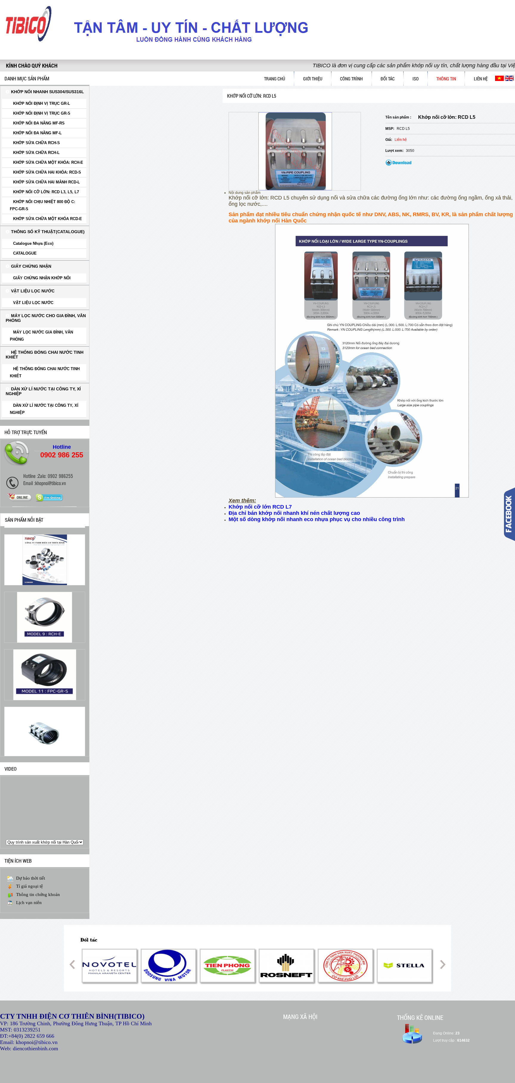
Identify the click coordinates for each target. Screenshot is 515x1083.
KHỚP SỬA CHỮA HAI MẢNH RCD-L (46, 182)
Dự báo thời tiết (30, 878)
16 (299, 993)
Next (441, 964)
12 (275, 993)
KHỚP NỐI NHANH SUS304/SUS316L (47, 91)
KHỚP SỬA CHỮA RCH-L (36, 152)
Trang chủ (274, 79)
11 (269, 993)
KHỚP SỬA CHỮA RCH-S (36, 143)
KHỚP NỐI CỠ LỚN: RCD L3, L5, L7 (46, 192)
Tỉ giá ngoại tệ (29, 886)
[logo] (30, 48)
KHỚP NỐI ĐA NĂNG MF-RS (39, 123)
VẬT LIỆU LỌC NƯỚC (33, 291)
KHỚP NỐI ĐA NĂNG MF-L (37, 133)
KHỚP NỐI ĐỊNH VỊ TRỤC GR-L (41, 103)
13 (281, 993)
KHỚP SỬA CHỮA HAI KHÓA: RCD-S (47, 172)
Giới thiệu (312, 79)
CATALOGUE (25, 253)
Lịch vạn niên (29, 902)
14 (287, 993)
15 (293, 993)
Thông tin (446, 79)
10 (263, 993)
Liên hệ (481, 79)
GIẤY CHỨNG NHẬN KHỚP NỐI (42, 278)
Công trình (351, 79)
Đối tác (388, 79)
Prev (74, 964)
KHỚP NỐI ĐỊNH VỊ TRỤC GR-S (41, 113)
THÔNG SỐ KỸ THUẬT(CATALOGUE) (48, 231)
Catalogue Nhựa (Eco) (33, 243)
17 (305, 993)
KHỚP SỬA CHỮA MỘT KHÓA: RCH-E (48, 162)
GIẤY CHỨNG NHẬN (31, 266)
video (10, 768)
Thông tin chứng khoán (38, 894)
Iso (415, 79)
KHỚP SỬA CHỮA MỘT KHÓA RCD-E (47, 218)
